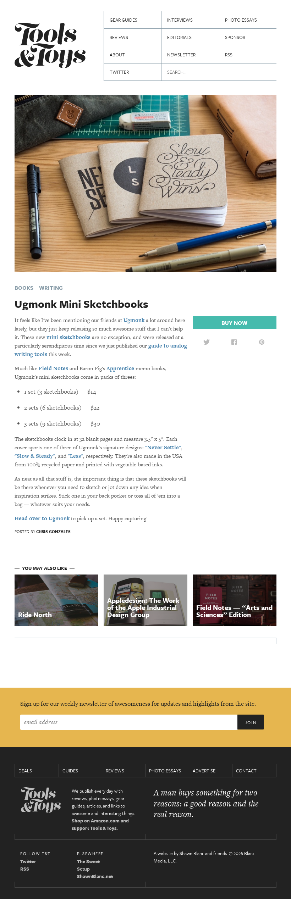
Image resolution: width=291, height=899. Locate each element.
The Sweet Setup (88, 865)
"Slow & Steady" (35, 456)
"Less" (75, 456)
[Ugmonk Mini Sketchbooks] (145, 183)
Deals (25, 770)
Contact (246, 770)
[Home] (50, 46)
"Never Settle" (163, 447)
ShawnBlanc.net (95, 876)
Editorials (179, 37)
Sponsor (235, 37)
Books (24, 288)
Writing (51, 288)
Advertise (204, 770)
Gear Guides (123, 19)
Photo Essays (241, 19)
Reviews (119, 37)
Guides (70, 770)
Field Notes (53, 368)
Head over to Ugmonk (42, 518)
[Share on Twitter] (207, 341)
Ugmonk (133, 320)
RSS (228, 54)
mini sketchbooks (68, 337)
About (117, 54)
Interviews (180, 19)
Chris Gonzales (53, 531)
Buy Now (234, 323)
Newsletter (181, 54)
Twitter (119, 72)
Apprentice (120, 368)
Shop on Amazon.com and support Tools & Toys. (100, 824)
